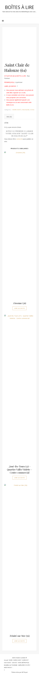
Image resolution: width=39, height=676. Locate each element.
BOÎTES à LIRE (19, 7)
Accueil (6, 660)
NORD (11, 660)
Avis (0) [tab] (9, 117)
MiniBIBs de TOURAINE (10, 665)
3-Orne (32, 110)
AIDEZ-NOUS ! (8, 667)
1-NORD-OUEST (16, 110)
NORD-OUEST (17, 660)
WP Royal (24, 672)
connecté (19, 139)
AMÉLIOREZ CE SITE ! (24, 665)
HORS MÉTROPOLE (23, 662)
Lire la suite (19, 308)
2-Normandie (26, 110)
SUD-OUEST (7, 662)
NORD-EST (25, 660)
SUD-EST (14, 662)
